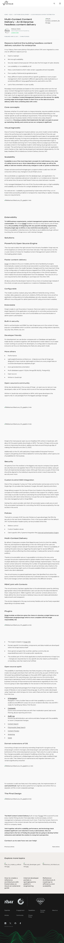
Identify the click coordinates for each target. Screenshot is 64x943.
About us (55, 910)
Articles (6, 915)
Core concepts (11, 107)
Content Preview (13, 731)
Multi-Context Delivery (15, 538)
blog (11, 14)
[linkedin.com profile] (5, 923)
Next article (56, 846)
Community (19, 915)
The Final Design (13, 793)
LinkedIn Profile (15, 32)
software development (21, 14)
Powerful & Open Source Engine (20, 243)
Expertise (7, 910)
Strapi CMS (27, 642)
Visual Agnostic (12, 128)
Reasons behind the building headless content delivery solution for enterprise (28, 44)
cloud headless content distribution (43, 14)
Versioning (11, 734)
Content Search (13, 724)
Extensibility (10, 217)
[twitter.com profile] (10, 923)
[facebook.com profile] (20, 923)
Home (6, 14)
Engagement (20, 910)
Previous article (9, 846)
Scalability (9, 157)
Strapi (6, 264)
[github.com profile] (15, 923)
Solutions (9, 238)
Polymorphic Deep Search (16, 727)
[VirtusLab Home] (8, 3)
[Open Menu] (60, 3)
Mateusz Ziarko (15, 29)
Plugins (8, 611)
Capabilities (31, 910)
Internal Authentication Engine (48, 532)
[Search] (54, 4)
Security (8, 461)
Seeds (10, 738)
